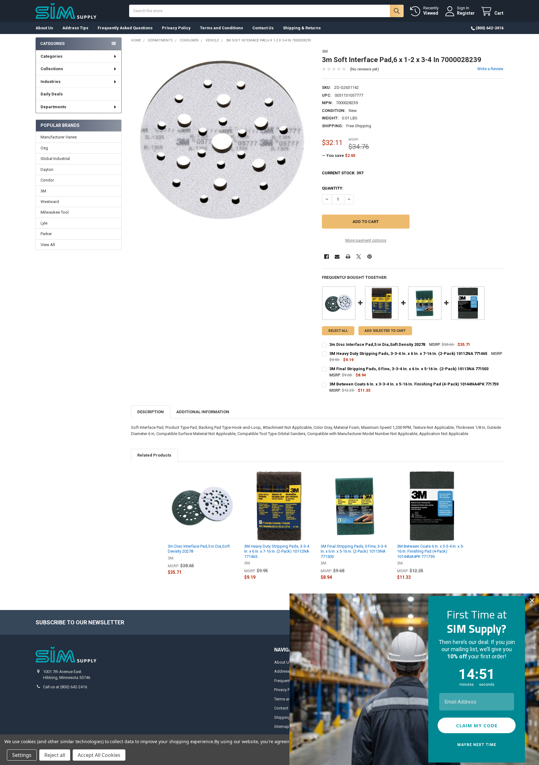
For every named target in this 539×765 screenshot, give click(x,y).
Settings (22, 755)
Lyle (44, 223)
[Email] (337, 256)
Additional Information (202, 411)
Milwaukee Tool (55, 212)
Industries (51, 81)
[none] (222, 140)
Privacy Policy (176, 28)
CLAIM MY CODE (477, 725)
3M (43, 191)
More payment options (365, 240)
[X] (358, 256)
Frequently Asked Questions (125, 28)
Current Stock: (342, 173)
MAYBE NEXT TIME (476, 745)
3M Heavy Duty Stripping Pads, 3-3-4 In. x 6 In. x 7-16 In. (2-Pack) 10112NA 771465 (276, 551)
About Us (44, 28)
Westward (50, 201)
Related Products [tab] (154, 455)
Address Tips (75, 28)
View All (48, 244)
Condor (47, 180)
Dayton (47, 169)
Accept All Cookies (99, 755)
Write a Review (490, 68)
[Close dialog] (532, 600)
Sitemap (281, 726)
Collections (52, 68)
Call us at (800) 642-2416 (65, 687)
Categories (51, 56)
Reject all (54, 755)
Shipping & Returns (302, 28)
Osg (44, 148)
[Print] (347, 256)
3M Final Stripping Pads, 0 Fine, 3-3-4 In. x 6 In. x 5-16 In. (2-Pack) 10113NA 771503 (353, 551)
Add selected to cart (385, 331)
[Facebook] (326, 256)
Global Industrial (55, 158)
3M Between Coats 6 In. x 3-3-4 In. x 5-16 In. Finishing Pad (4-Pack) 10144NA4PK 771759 (430, 551)
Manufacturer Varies (59, 137)
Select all (338, 331)
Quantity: (332, 188)
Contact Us (263, 28)
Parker (46, 233)
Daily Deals (52, 94)
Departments (53, 106)
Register (466, 13)
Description (150, 411)
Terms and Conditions (221, 28)
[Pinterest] (369, 256)
